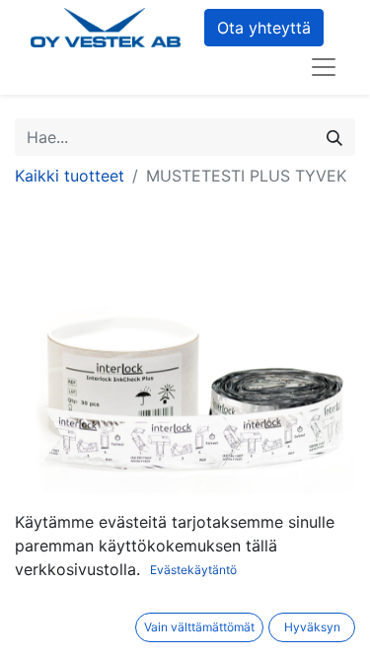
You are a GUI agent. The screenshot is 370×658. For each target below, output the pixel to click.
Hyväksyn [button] (312, 627)
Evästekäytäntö (193, 569)
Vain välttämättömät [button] (199, 627)
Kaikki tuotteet (69, 175)
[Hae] (334, 137)
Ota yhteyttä (264, 27)
